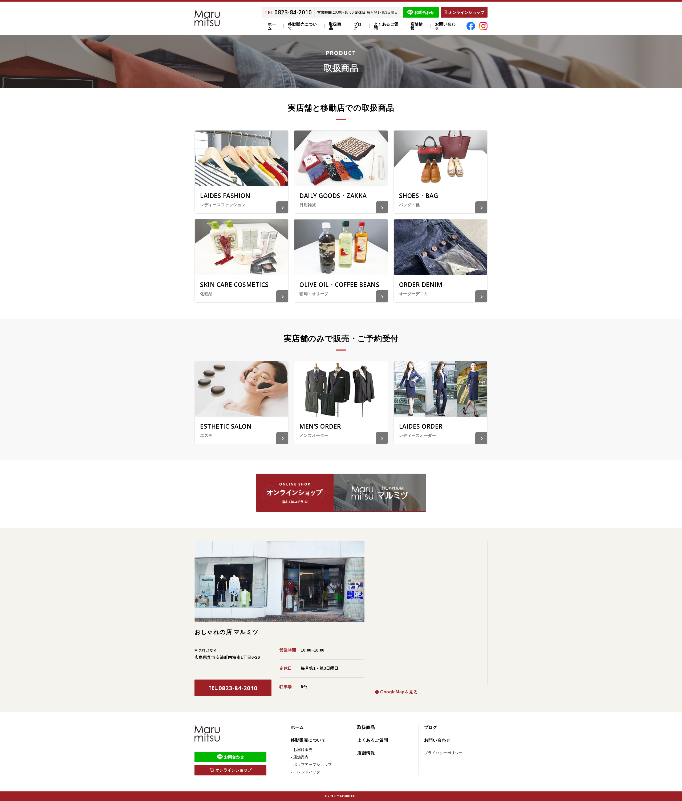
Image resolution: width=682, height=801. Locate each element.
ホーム (272, 26)
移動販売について (308, 740)
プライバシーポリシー (443, 753)
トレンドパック (306, 772)
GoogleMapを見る (399, 692)
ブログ (358, 26)
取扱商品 (335, 26)
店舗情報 (417, 26)
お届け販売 (303, 749)
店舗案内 (301, 757)
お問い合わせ (445, 26)
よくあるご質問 (386, 26)
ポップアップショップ (312, 764)
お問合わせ (424, 12)
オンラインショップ (466, 12)
